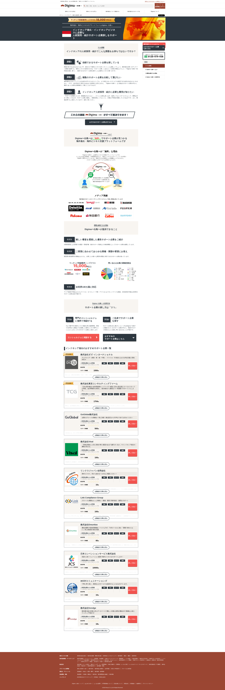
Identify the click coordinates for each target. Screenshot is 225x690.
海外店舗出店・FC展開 (154, 664)
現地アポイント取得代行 (139, 660)
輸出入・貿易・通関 (88, 671)
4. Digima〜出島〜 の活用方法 (152, 77)
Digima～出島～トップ (77, 683)
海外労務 (91, 668)
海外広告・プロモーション (111, 660)
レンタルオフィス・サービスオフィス (138, 664)
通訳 (125, 655)
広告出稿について (118, 683)
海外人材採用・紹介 (82, 668)
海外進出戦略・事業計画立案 (94, 655)
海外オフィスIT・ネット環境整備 (98, 664)
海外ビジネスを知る (70, 11)
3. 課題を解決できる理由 (151, 73)
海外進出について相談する (112, 11)
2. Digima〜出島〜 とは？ (151, 69)
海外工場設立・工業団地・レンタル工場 (117, 664)
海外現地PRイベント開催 (125, 660)
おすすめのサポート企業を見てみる (100, 122)
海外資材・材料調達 (99, 671)
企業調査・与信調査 (98, 658)
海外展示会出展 (108, 661)
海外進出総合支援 (81, 655)
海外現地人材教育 (99, 668)
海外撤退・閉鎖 (100, 666)
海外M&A (134, 655)
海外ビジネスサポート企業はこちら (154, 1)
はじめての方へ (88, 683)
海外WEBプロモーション (97, 660)
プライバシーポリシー (148, 683)
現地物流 (79, 671)
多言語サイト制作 (98, 661)
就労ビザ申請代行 (115, 668)
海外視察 (120, 655)
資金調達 (79, 674)
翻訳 (129, 655)
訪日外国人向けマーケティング (84, 677)
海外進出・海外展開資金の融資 (100, 674)
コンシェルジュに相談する (80, 337)
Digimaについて (155, 11)
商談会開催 (135, 658)
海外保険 (111, 674)
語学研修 (107, 668)
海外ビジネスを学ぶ (91, 11)
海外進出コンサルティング (109, 655)
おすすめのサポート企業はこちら (115, 337)
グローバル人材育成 (126, 668)
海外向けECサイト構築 (86, 661)
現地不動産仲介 (91, 666)
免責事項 (138, 683)
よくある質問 (97, 683)
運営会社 (126, 683)
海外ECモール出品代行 (154, 658)
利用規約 (132, 683)
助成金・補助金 (87, 674)
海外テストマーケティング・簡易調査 (114, 658)
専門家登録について (107, 683)
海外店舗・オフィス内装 (83, 664)
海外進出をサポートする (133, 11)
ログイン (162, 6)
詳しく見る (131, 365)
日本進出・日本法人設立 (99, 677)
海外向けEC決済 (143, 658)
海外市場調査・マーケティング (84, 658)
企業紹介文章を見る (101, 377)
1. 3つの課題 (148, 65)
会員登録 (157, 6)
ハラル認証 (127, 658)
